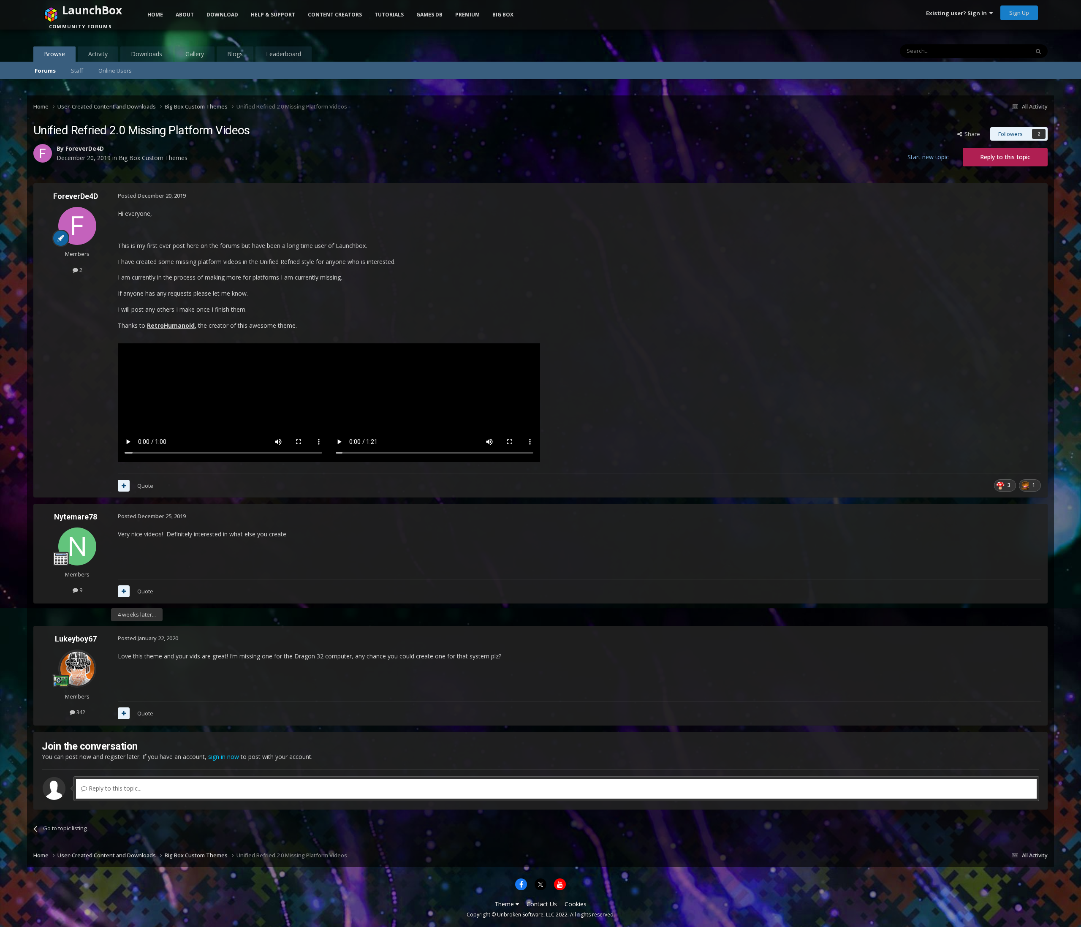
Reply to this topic (1005, 157)
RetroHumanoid (171, 325)
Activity (98, 54)
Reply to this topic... (114, 788)
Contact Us (542, 904)
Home (155, 14)
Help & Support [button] (273, 14)
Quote (145, 485)
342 (80, 712)
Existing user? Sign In (957, 13)
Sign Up (1019, 12)
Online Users (115, 70)
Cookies (576, 904)
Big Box (502, 14)
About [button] (185, 14)
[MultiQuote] (124, 486)
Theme (505, 904)
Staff (77, 70)
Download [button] (222, 14)
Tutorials (389, 14)
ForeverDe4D (75, 196)
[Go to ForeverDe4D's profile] (77, 226)
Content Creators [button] (335, 14)
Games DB (429, 14)
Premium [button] (467, 14)
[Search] (1038, 51)
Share (971, 134)
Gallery (194, 54)
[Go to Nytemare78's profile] (77, 546)
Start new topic (928, 157)
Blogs (235, 54)
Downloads (146, 54)
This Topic (1005, 50)
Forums (45, 70)
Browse (54, 54)
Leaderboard (283, 54)
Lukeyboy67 (76, 638)
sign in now (223, 757)
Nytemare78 (75, 516)
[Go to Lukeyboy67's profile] (77, 669)
